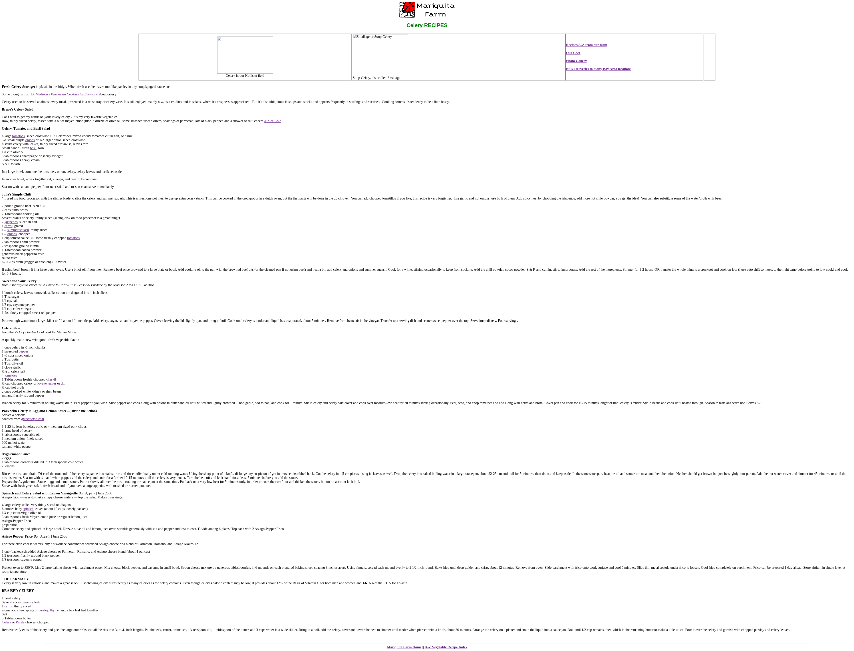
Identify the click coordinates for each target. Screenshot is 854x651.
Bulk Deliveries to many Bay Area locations (598, 69)
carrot (8, 226)
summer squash (18, 230)
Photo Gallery (576, 61)
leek (37, 602)
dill (63, 383)
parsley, (43, 610)
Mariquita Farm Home (404, 647)
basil (33, 148)
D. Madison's (64, 94)
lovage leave (46, 383)
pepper (23, 351)
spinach (28, 509)
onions (30, 140)
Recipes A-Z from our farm (586, 45)
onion (26, 602)
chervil (51, 379)
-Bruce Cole (272, 121)
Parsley (21, 622)
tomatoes (18, 136)
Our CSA (573, 53)
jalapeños (11, 222)
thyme (54, 610)
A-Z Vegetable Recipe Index (446, 647)
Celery (6, 622)
